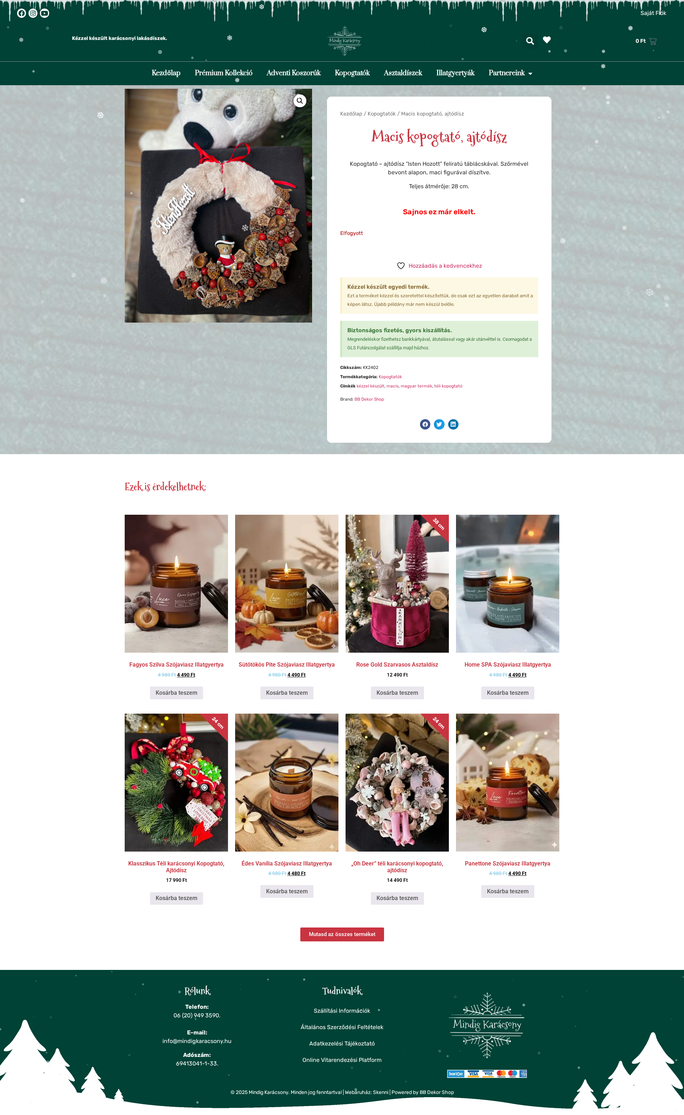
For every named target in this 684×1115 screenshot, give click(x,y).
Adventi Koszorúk (294, 73)
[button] (530, 41)
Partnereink (507, 73)
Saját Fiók (653, 13)
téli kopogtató (448, 386)
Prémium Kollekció (224, 73)
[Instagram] (32, 13)
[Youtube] (44, 13)
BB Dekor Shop (369, 399)
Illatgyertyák (455, 73)
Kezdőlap (166, 73)
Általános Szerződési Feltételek (342, 1027)
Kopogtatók (352, 73)
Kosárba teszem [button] (176, 692)
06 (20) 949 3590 (196, 1015)
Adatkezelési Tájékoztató (342, 1043)
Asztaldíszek (403, 73)
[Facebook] (21, 13)
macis (393, 386)
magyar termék (416, 386)
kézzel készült (370, 386)
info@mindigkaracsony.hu (197, 1041)
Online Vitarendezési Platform (342, 1060)
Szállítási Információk (342, 1010)
